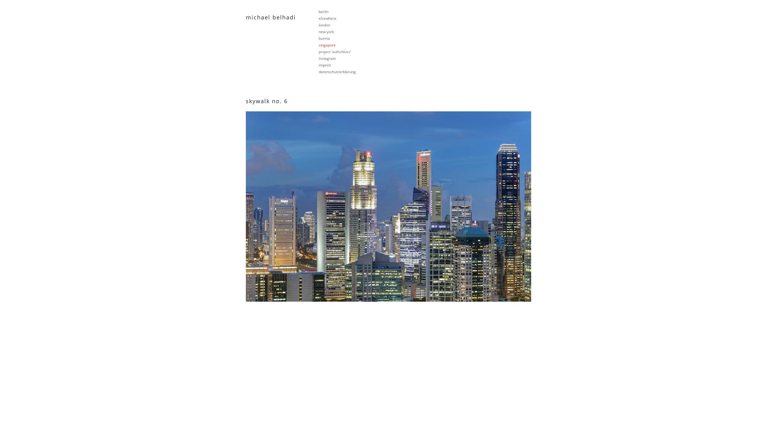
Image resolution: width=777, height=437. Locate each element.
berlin (323, 11)
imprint (325, 65)
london (324, 25)
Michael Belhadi (271, 17)
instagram (327, 58)
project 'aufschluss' (335, 51)
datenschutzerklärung (337, 71)
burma (324, 38)
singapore (327, 45)
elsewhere (327, 18)
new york (326, 31)
